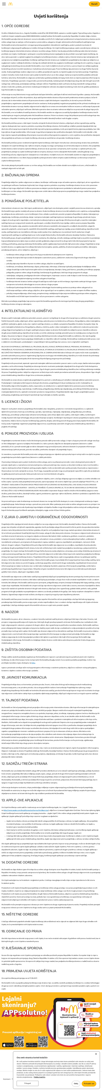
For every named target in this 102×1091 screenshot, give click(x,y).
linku (33, 663)
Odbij (76, 1084)
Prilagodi (27, 1083)
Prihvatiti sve (89, 1084)
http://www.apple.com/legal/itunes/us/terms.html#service (26, 810)
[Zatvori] (96, 1054)
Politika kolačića (39, 1077)
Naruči (94, 4)
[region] (56, 1070)
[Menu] (4, 4)
